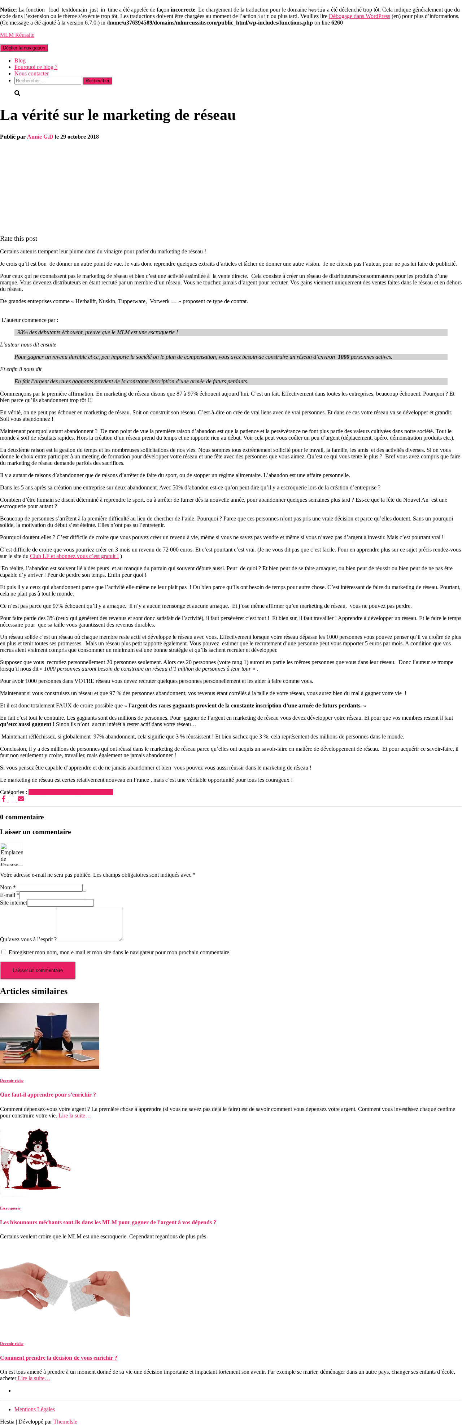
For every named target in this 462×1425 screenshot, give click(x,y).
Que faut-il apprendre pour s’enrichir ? (48, 1094)
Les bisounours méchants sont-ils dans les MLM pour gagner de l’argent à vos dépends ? (108, 1222)
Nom (8, 887)
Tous (107, 792)
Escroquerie (42, 792)
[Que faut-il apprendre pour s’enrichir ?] (49, 1067)
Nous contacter (31, 73)
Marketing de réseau (79, 792)
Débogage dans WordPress (359, 16)
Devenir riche (11, 1080)
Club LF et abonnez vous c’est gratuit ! (74, 556)
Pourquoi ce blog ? (35, 67)
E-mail (9, 895)
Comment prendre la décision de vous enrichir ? (58, 1358)
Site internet (13, 902)
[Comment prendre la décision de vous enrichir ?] (65, 1330)
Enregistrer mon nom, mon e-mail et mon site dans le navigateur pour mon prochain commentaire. (120, 952)
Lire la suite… (74, 1115)
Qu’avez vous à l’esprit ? (28, 939)
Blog (20, 60)
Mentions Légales (34, 1409)
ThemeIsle (65, 1422)
